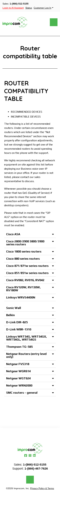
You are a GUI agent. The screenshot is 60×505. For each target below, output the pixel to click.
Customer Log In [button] (42, 8)
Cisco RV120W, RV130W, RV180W (23, 288)
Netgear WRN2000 (19, 385)
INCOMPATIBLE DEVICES (26, 116)
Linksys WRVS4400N (20, 297)
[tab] (30, 234)
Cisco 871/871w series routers (27, 265)
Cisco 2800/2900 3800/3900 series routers (25, 243)
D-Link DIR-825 (17, 322)
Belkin (10, 315)
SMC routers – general (22, 392)
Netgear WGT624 (18, 378)
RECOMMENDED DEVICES (26, 111)
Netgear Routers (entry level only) (26, 355)
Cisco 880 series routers (23, 258)
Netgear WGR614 (18, 371)
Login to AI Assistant (13, 8)
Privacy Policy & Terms (42, 488)
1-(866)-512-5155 (19, 3)
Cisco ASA (13, 234)
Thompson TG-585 (19, 346)
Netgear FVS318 (17, 364)
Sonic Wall (13, 308)
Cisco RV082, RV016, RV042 (25, 280)
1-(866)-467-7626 (36, 468)
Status (28, 8)
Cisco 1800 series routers (23, 251)
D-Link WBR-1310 (18, 329)
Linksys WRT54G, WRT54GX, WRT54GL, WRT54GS (26, 338)
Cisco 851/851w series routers (27, 273)
